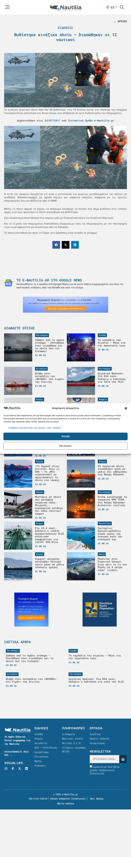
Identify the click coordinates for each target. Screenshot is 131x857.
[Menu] (7, 7)
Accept (66, 436)
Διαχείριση (78, 798)
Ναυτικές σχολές (72, 738)
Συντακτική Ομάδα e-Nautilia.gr (91, 120)
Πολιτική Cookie (37, 798)
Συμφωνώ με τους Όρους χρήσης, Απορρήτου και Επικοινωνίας (105, 770)
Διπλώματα (68, 734)
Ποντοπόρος (41, 756)
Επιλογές (65, 445)
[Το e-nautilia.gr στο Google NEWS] (8, 283)
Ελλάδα (38, 734)
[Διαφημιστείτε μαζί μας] (65, 305)
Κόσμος (38, 738)
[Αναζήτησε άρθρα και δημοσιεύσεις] (122, 7)
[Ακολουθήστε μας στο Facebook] (12, 768)
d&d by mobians (65, 803)
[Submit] (123, 759)
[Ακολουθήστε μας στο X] (19, 768)
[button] (126, 408)
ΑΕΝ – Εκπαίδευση (45, 747)
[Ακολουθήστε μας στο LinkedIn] (26, 768)
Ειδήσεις (65, 28)
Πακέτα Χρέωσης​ (99, 738)
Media (37, 761)
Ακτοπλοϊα (40, 743)
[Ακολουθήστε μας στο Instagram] (6, 768)
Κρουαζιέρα (41, 752)
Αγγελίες (95, 734)
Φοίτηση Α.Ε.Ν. (72, 743)
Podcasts (40, 765)
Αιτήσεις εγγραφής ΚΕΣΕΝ (74, 749)
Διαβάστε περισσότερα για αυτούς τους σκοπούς (35, 427)
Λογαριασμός (97, 743)
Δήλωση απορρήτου (60, 798)
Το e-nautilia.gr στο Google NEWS (49, 280)
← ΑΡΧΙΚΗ (120, 21)
